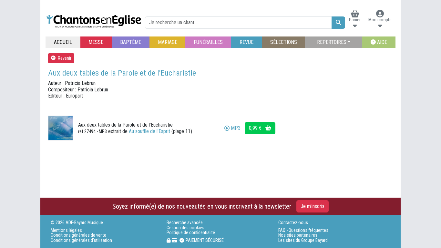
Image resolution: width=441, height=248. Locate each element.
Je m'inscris (312, 206)
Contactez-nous (293, 222)
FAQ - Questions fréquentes (303, 230)
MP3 (236, 128)
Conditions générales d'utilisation (81, 240)
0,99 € (256, 128)
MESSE (95, 42)
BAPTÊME (130, 42)
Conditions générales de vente (78, 235)
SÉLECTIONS (283, 42)
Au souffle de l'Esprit (149, 131)
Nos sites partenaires (297, 235)
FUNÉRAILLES (208, 42)
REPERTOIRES (331, 42)
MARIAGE (167, 42)
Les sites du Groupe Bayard (303, 240)
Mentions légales (66, 230)
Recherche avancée (185, 222)
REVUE (246, 42)
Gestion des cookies (185, 227)
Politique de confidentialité (191, 232)
